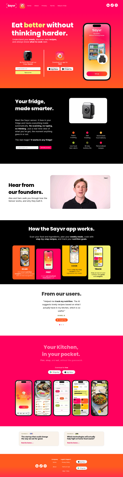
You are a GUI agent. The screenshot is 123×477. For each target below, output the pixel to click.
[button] (105, 121)
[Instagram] (116, 5)
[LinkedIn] (108, 5)
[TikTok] (112, 5)
